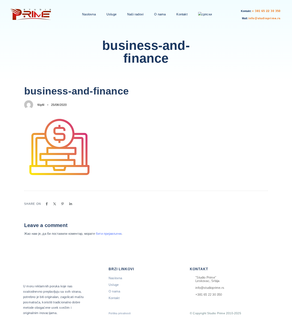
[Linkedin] (70, 203)
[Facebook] (46, 203)
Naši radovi (135, 14)
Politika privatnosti (120, 313)
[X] (54, 203)
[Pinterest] (62, 203)
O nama (160, 14)
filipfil (40, 104)
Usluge (111, 14)
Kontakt (181, 14)
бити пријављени (108, 233)
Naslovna (89, 14)
